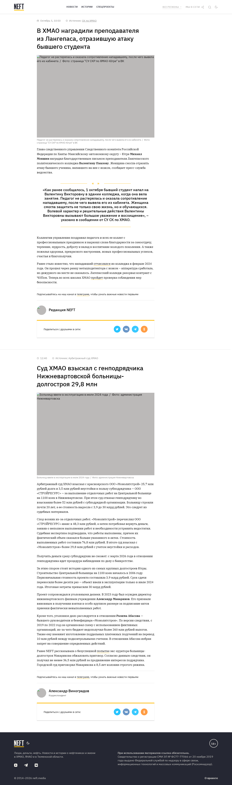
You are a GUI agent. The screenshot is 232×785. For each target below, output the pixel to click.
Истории (87, 6)
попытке (103, 651)
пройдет (97, 278)
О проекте (211, 778)
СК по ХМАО (89, 20)
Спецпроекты (105, 6)
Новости (72, 6)
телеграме (83, 294)
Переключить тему (216, 7)
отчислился (102, 264)
